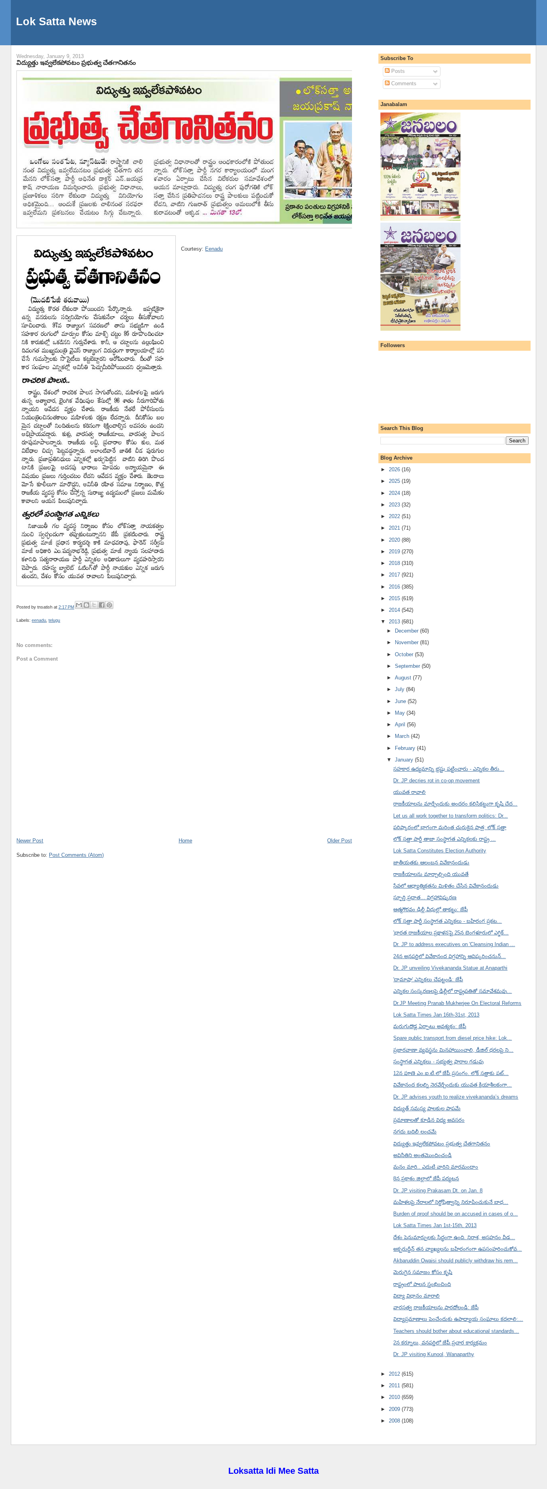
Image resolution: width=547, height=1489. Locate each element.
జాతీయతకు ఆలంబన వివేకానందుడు (431, 863)
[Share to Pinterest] (109, 605)
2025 (395, 481)
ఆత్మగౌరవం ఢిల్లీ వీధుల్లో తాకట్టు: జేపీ (430, 909)
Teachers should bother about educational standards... (456, 1331)
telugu (54, 620)
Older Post (339, 841)
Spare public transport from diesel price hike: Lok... (452, 1038)
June (401, 701)
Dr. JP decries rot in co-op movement (436, 781)
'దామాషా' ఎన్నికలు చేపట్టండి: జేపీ (428, 980)
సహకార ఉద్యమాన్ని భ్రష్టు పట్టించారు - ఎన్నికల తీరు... (448, 769)
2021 (395, 528)
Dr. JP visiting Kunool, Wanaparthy (433, 1354)
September (408, 666)
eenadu (39, 620)
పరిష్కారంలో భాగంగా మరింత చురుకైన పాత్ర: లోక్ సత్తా (449, 827)
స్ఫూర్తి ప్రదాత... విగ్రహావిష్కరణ (425, 897)
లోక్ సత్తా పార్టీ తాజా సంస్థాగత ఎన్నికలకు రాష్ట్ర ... (444, 839)
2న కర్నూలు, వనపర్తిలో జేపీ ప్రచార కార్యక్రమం (440, 1343)
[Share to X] (94, 605)
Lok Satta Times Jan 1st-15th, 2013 (435, 1225)
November (407, 642)
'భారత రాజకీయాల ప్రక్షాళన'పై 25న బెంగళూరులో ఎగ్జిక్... (451, 933)
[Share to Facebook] (102, 605)
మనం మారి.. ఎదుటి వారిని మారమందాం (435, 1167)
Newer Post (29, 841)
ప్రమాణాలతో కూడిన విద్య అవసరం (429, 1120)
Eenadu (214, 249)
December (407, 631)
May (400, 713)
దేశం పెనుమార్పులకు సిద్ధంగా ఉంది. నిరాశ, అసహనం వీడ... (454, 1237)
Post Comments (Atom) (76, 855)
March (403, 736)
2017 (395, 575)
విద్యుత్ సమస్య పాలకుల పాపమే (427, 1108)
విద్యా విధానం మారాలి (416, 1296)
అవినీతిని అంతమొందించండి (422, 1155)
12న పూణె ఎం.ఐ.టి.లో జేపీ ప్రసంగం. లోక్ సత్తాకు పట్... (451, 1073)
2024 (395, 493)
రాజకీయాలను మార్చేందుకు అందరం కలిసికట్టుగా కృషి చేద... (455, 804)
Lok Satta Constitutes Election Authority (439, 851)
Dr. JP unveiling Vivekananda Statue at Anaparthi (450, 968)
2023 (395, 505)
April (401, 724)
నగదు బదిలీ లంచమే (414, 1132)
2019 (395, 552)
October (405, 654)
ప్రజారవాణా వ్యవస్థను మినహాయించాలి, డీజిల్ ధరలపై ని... (453, 1050)
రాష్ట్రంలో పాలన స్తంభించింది (422, 1284)
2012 (395, 1374)
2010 (395, 1397)
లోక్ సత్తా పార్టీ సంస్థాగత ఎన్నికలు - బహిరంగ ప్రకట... (447, 921)
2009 (395, 1409)
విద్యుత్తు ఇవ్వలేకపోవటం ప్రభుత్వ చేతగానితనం (76, 62)
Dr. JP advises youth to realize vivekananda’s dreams (455, 1097)
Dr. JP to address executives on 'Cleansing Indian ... (454, 944)
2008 (395, 1421)
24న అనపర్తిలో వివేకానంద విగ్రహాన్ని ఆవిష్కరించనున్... (449, 956)
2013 (395, 622)
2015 (395, 598)
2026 (395, 469)
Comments (403, 83)
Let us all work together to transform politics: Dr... (450, 816)
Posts (397, 71)
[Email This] (79, 605)
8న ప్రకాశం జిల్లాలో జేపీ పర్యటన (426, 1179)
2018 (395, 563)
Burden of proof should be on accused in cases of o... (455, 1214)
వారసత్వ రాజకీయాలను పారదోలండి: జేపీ (436, 1307)
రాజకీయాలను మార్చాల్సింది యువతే (431, 874)
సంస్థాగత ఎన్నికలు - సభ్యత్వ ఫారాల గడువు (438, 1062)
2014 (395, 610)
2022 (395, 516)
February (406, 748)
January (405, 760)
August (404, 678)
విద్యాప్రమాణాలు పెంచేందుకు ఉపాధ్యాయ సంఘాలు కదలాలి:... (458, 1319)
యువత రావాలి (409, 792)
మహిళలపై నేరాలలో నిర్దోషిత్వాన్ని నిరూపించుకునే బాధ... (450, 1202)
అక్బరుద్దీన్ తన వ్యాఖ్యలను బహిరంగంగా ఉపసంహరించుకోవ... (457, 1249)
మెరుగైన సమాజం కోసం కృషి (422, 1272)
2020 (395, 540)
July (400, 689)
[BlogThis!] (86, 605)
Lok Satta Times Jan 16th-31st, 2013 (436, 1015)
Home (185, 841)
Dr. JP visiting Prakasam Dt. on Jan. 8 (438, 1191)
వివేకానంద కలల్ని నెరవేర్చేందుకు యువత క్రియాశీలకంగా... (452, 1085)
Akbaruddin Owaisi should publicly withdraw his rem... (455, 1261)
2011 (395, 1385)
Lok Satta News (56, 21)
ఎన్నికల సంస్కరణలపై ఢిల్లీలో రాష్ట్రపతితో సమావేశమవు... (452, 991)
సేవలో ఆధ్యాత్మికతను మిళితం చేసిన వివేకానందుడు (446, 886)
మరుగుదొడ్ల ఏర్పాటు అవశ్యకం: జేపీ (429, 1026)
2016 (395, 587)
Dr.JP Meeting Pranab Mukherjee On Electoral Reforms (457, 1003)
